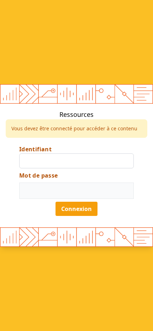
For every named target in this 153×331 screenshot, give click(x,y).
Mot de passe (38, 175)
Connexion (76, 209)
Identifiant (35, 149)
